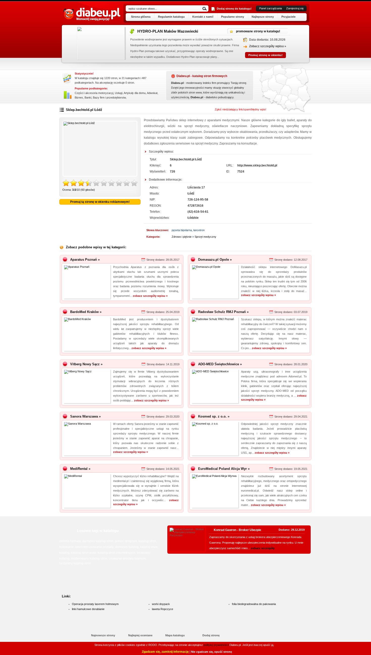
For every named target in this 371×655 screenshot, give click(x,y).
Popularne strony (232, 16)
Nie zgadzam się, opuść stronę (211, 651)
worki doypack (161, 603)
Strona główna (140, 16)
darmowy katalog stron (97, 541)
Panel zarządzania (270, 8)
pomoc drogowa (126, 541)
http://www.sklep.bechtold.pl (257, 165)
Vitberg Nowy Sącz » (86, 364)
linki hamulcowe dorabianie (88, 609)
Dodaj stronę (211, 635)
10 (134, 183)
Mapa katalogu (175, 635)
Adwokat (152, 92)
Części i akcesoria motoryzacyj (94, 92)
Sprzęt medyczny (205, 236)
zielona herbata (70, 541)
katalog (64, 552)
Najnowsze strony (103, 635)
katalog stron (147, 541)
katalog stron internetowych (116, 552)
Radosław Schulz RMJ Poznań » (223, 312)
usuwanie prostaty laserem (127, 558)
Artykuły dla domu (135, 92)
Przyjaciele (288, 16)
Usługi (118, 92)
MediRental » (80, 469)
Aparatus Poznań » (85, 259)
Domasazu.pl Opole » (215, 259)
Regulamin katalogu (171, 16)
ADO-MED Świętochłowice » (220, 364)
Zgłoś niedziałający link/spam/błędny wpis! (240, 109)
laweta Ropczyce (162, 609)
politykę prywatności (216, 644)
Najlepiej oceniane (140, 635)
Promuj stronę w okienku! (254, 55)
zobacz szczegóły (263, 548)
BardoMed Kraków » (85, 312)
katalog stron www (83, 552)
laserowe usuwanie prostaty (94, 547)
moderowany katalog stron (89, 558)
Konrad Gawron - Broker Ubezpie (237, 530)
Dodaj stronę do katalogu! (234, 8)
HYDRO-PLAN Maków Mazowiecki (156, 31)
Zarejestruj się (295, 8)
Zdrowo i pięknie (182, 236)
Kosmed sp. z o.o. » (213, 416)
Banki (88, 97)
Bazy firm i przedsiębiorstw (109, 97)
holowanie (66, 547)
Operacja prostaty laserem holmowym (95, 603)
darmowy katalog (127, 547)
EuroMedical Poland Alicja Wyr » (224, 469)
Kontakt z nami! (203, 16)
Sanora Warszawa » (85, 416)
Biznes (79, 97)
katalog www (149, 547)
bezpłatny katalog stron (75, 563)
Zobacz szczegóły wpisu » (256, 46)
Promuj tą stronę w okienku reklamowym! (100, 202)
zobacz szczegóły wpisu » (150, 295)
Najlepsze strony (263, 16)
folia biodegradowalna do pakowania (254, 603)
